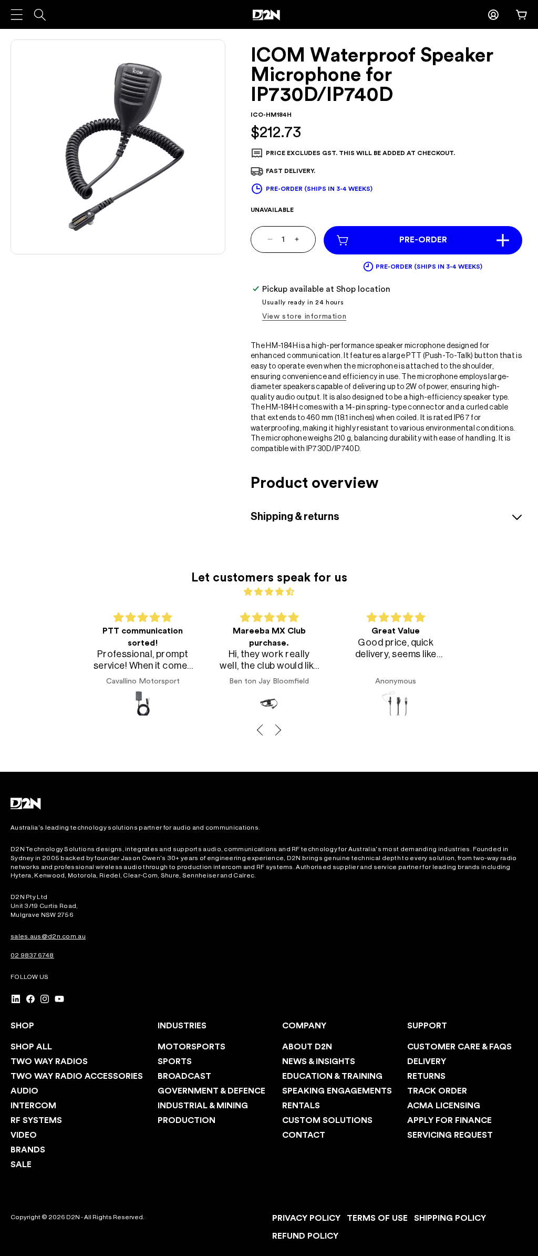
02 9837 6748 (32, 955)
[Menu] (16, 14)
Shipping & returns (295, 517)
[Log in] (493, 14)
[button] (522, 14)
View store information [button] (304, 316)
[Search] (39, 14)
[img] (269, 592)
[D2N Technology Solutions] (269, 15)
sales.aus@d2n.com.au (48, 936)
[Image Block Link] (26, 804)
